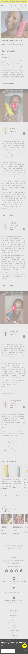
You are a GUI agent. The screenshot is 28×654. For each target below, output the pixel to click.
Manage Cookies (22, 651)
